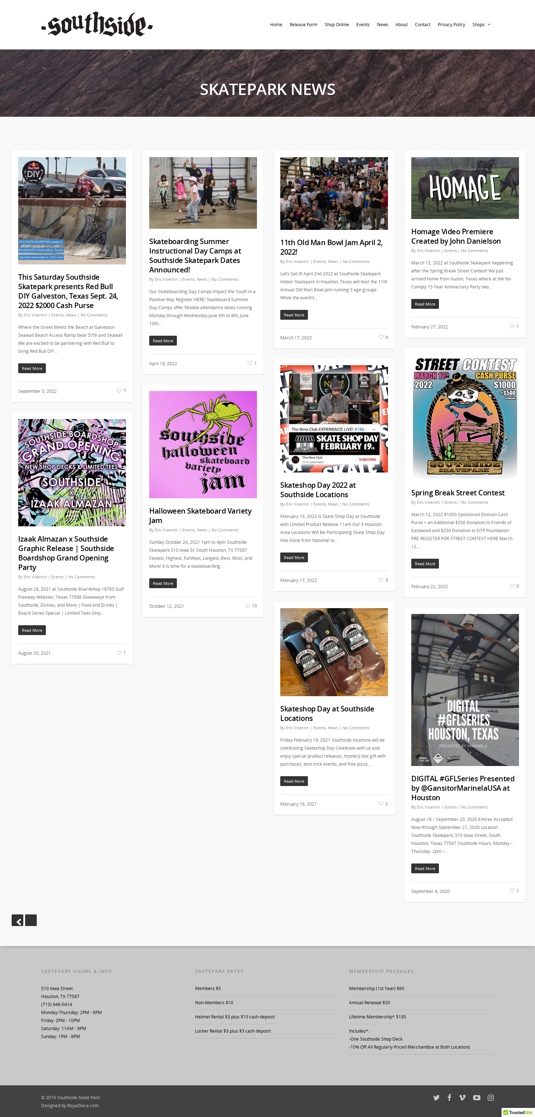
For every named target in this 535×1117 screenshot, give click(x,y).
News (382, 24)
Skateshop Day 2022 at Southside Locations (318, 489)
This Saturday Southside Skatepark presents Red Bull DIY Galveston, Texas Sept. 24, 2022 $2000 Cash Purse (68, 291)
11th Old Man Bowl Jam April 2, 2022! (331, 247)
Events (363, 24)
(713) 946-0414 (56, 1004)
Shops (478, 24)
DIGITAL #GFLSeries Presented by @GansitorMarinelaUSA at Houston (462, 788)
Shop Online (337, 24)
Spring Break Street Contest (458, 493)
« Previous (17, 920)
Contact (423, 24)
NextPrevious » (31, 920)
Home (276, 24)
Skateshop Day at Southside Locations (327, 713)
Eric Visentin (35, 315)
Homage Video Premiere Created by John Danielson (456, 236)
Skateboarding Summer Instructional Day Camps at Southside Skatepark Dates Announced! (195, 255)
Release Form (303, 24)
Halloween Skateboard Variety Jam (200, 515)
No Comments (93, 315)
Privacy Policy (451, 24)
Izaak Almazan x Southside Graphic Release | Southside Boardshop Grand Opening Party (66, 553)
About (402, 24)
